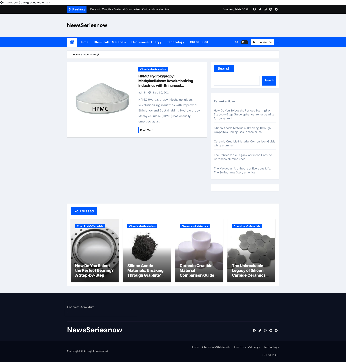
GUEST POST (199, 42)
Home (84, 42)
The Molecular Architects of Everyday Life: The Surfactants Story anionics (242, 170)
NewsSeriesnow (87, 25)
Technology (176, 42)
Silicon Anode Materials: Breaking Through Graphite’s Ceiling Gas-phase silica (242, 130)
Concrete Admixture (81, 307)
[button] (277, 42)
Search (224, 68)
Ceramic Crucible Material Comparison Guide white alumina (197, 272)
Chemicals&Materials (110, 42)
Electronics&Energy (146, 42)
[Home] (72, 42)
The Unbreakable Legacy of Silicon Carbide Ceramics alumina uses (243, 157)
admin (142, 92)
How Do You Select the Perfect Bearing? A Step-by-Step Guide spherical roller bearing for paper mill (244, 114)
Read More (146, 130)
